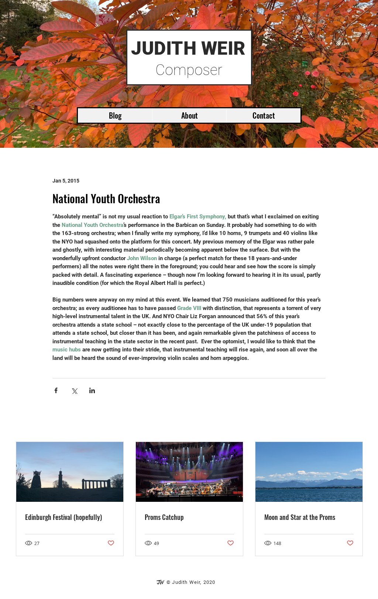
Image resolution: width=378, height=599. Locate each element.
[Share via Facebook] (55, 390)
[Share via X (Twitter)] (74, 390)
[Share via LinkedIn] (92, 390)
